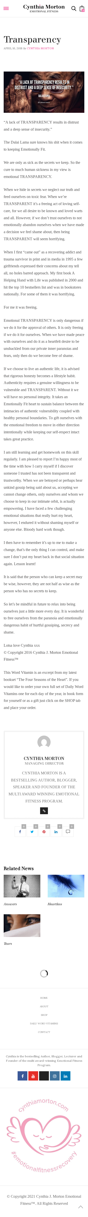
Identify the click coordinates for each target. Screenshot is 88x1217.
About (44, 1006)
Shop (44, 1015)
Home (44, 997)
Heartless (55, 904)
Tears (8, 944)
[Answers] (22, 886)
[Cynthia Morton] (44, 8)
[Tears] (22, 925)
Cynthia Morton (40, 48)
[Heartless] (66, 886)
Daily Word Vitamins (19, 33)
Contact (44, 1032)
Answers (10, 904)
